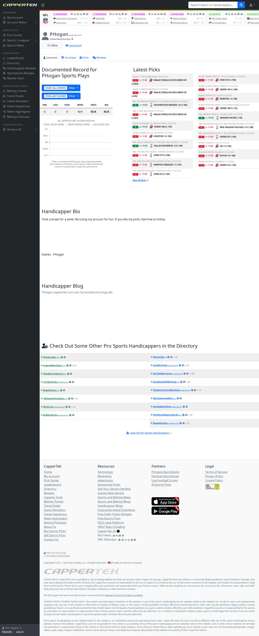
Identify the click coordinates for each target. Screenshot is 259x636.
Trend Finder (15, 96)
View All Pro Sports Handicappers (149, 432)
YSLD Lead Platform (111, 523)
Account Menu (17, 22)
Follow (54, 45)
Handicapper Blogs (110, 506)
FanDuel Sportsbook (165, 476)
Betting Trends (17, 91)
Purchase (70, 57)
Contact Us (51, 539)
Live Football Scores (165, 480)
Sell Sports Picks (55, 535)
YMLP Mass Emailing (111, 527)
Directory (13, 63)
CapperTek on (107, 531)
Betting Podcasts (18, 117)
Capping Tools (53, 497)
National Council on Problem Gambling (124, 595)
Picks (86, 57)
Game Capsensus (18, 106)
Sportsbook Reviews (20, 73)
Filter (60, 88)
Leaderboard (15, 58)
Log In (20, 631)
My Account (15, 18)
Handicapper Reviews (21, 68)
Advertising (105, 480)
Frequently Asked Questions (116, 510)
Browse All (14, 129)
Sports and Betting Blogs (114, 501)
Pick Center (14, 35)
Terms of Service (216, 472)
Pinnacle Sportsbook (165, 472)
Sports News (15, 45)
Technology (105, 472)
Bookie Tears (15, 78)
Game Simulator (18, 101)
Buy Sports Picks (55, 531)
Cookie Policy (214, 480)
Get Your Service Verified (114, 489)
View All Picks (139, 180)
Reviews (101, 57)
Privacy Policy (214, 476)
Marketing (105, 476)
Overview (51, 57)
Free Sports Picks (109, 518)
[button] (252, 4)
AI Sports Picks (161, 485)
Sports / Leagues (18, 40)
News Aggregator (19, 111)
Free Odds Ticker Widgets (115, 514)
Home (48, 472)
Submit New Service (111, 493)
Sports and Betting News (114, 497)
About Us (50, 527)
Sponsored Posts (109, 485)
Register (7, 631)
